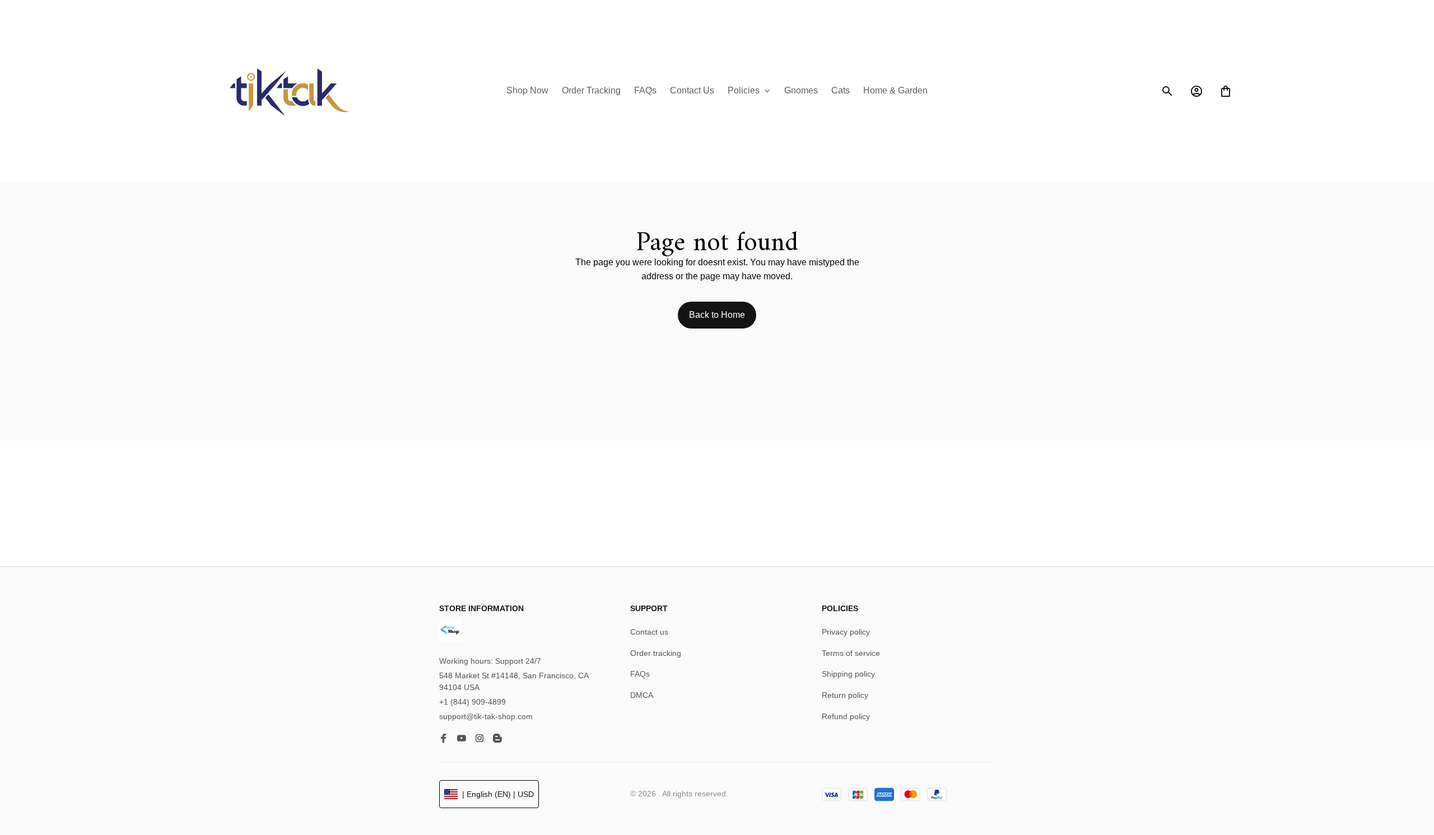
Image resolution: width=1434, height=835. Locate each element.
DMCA (641, 698)
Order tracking (655, 655)
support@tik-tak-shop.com (486, 719)
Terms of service (851, 655)
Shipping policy (848, 677)
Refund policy (846, 719)
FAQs (640, 677)
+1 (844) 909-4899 (472, 705)
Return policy (845, 698)
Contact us (649, 635)
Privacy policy (846, 635)
